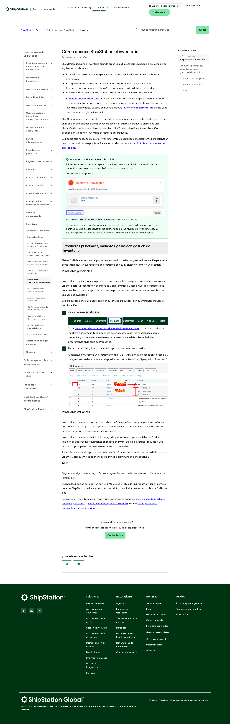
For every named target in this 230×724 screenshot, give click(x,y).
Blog (148, 609)
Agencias (120, 603)
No (78, 563)
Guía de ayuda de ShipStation (61, 30)
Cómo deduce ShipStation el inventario (39, 281)
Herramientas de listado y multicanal (126, 635)
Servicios (90, 673)
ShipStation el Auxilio (31, 30)
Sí (67, 563)
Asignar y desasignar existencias (36, 299)
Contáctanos (115, 535)
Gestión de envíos (95, 603)
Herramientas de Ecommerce (124, 645)
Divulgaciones (176, 700)
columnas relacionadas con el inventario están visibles (107, 328)
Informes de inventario (37, 334)
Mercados (121, 627)
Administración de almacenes (95, 635)
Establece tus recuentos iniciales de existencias (37, 262)
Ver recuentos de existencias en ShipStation (38, 253)
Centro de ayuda (154, 620)
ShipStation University (79, 7)
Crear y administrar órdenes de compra (35, 290)
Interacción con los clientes (95, 645)
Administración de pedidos (95, 620)
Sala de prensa (153, 603)
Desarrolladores (98, 10)
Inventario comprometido (138, 107)
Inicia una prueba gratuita (189, 603)
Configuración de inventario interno (35, 326)
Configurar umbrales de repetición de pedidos (37, 308)
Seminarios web (120, 7)
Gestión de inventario (96, 627)
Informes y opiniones (96, 658)
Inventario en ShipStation (38, 231)
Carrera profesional (156, 639)
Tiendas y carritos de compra (126, 620)
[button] (36, 54)
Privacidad (163, 700)
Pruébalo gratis (159, 12)
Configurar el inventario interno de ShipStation (37, 244)
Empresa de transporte (122, 611)
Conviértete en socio (126, 652)
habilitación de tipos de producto (108, 503)
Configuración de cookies (196, 700)
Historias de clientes (156, 614)
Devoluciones (93, 652)
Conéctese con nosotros (188, 609)
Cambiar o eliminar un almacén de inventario (36, 317)
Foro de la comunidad (157, 626)
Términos (152, 700)
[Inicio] (16, 9)
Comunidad (102, 7)
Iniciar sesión (193, 5)
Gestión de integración (92, 665)
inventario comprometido (84, 98)
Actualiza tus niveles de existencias (37, 272)
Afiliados (150, 650)
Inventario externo (35, 237)
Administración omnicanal (94, 611)
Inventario (85, 30)
